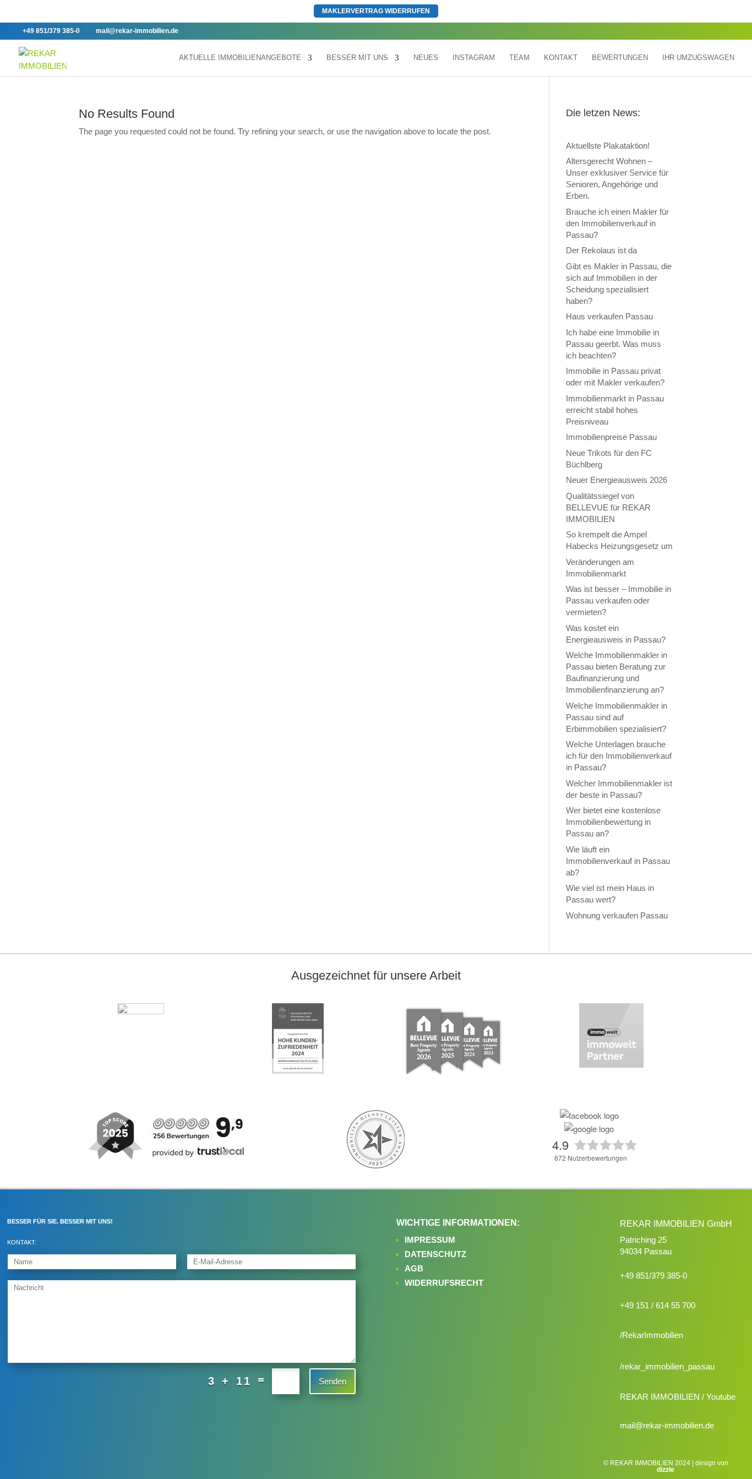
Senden (332, 1381)
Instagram (474, 58)
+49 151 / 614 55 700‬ (657, 1305)
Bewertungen (620, 58)
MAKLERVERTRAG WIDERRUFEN (376, 11)
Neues (425, 58)
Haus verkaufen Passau (609, 316)
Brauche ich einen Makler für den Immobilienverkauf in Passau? (617, 223)
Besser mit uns (357, 58)
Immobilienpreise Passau (611, 437)
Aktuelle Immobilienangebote (240, 58)
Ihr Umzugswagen (698, 58)
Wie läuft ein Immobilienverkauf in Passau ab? (618, 861)
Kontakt (560, 58)
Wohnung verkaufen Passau (617, 915)
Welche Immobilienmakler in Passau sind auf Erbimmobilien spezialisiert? (616, 717)
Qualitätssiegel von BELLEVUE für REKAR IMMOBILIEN (608, 507)
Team (519, 58)
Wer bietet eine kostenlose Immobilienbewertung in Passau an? (613, 822)
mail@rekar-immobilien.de (667, 1425)
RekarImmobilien (652, 1335)
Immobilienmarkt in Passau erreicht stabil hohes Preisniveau (615, 410)
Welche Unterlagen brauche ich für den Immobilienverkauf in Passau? (619, 756)
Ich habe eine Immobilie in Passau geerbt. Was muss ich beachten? (613, 344)
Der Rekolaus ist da (601, 250)
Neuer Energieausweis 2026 (616, 480)
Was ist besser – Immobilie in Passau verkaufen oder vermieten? (618, 600)
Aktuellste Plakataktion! (608, 145)
